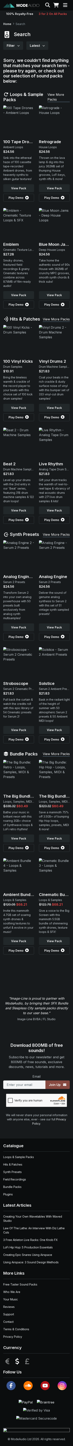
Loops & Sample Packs (23, 97)
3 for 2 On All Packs (53, 14)
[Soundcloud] (28, 1385)
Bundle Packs (23, 753)
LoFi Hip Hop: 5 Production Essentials (28, 1247)
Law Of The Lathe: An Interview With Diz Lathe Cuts (34, 1230)
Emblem (11, 244)
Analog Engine (53, 576)
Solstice (47, 683)
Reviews (9, 1306)
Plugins (8, 1194)
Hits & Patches (24, 319)
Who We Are (11, 1292)
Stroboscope (15, 683)
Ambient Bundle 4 (20, 894)
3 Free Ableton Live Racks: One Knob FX (30, 1240)
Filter (11, 46)
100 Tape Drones (19, 141)
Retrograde (50, 141)
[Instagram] (62, 1385)
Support (8, 1314)
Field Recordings (14, 1179)
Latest (35, 46)
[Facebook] (11, 1385)
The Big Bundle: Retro (24, 796)
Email (36, 1076)
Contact (8, 1321)
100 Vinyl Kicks (18, 361)
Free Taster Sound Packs (20, 1284)
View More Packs (55, 97)
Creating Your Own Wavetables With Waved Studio (32, 1218)
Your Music (10, 1299)
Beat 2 (9, 464)
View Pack (18, 188)
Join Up (55, 1085)
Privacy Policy (12, 1336)
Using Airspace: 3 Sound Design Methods (31, 1262)
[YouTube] (45, 1385)
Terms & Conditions (16, 1329)
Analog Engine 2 (19, 576)
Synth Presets (24, 534)
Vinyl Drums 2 (52, 361)
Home (7, 24)
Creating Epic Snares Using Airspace (27, 1254)
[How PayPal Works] (26, 1402)
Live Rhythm (51, 464)
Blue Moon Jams (55, 244)
